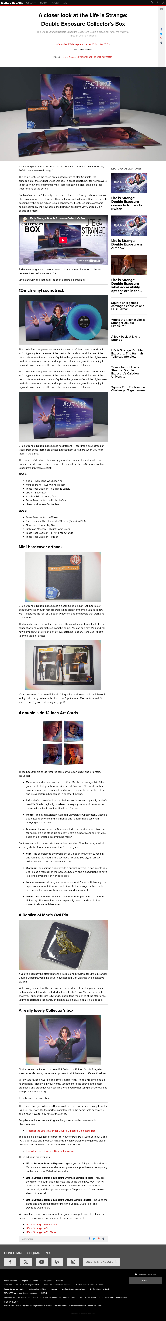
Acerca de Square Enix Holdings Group (59, 1297)
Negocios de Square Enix (90, 1297)
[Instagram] (73, 1262)
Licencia (53, 1289)
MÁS (65, 2)
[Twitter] (26, 1262)
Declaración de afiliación (100, 1289)
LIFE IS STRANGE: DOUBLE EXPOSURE (94, 57)
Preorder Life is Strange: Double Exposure (50, 1151)
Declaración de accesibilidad (73, 1289)
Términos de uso (11, 1285)
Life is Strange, (69, 57)
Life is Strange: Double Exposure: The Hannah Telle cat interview (127, 353)
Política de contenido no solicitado (57, 1285)
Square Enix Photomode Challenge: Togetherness (128, 389)
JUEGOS (30, 2)
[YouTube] (42, 1262)
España (145, 1280)
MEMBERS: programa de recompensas (20, 1293)
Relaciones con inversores (116, 1297)
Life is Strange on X (37, 1228)
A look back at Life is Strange (125, 338)
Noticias (59, 1281)
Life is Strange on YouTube (41, 1232)
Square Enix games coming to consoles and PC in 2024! (127, 306)
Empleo (25, 1281)
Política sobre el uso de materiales (90, 1285)
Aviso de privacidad (31, 1285)
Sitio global (47, 1281)
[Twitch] (57, 1262)
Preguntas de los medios (14, 1289)
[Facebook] (10, 1262)
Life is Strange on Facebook (42, 1224)
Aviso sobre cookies (37, 1289)
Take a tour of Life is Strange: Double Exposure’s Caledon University (125, 372)
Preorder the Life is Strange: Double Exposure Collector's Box (60, 1131)
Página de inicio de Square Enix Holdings (21, 1297)
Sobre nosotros (10, 1281)
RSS (43, 1293)
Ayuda (35, 1281)
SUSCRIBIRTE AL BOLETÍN (101, 1261)
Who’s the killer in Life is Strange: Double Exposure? (128, 322)
